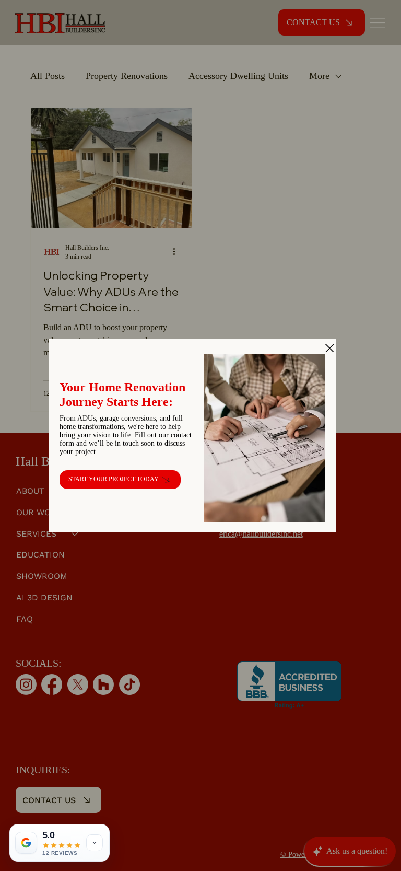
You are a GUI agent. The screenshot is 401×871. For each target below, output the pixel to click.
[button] (329, 349)
